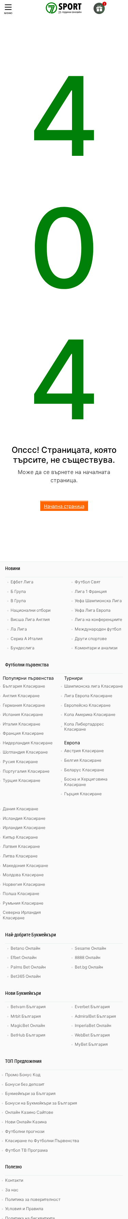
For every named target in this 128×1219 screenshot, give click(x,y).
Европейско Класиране (87, 705)
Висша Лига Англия (30, 619)
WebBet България (92, 1035)
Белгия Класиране (82, 760)
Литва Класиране (20, 855)
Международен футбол (98, 629)
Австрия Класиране (84, 750)
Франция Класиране (23, 733)
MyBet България (91, 1044)
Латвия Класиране (21, 846)
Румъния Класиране (23, 903)
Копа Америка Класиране (89, 714)
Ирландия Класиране (24, 827)
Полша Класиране (21, 893)
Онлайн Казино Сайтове (29, 1112)
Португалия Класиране (26, 771)
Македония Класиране (25, 865)
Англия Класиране (21, 695)
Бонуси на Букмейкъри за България (41, 1103)
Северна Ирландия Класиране (22, 915)
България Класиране (24, 686)
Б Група (18, 591)
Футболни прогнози (24, 1131)
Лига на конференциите (98, 619)
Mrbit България (26, 1016)
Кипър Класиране (20, 837)
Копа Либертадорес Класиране (84, 726)
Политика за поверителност (32, 1199)
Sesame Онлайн (90, 948)
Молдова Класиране (23, 874)
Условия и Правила (24, 1208)
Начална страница (64, 506)
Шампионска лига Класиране (93, 686)
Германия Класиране (24, 705)
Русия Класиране (20, 761)
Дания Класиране (20, 808)
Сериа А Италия (27, 638)
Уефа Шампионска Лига (98, 600)
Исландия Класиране (24, 818)
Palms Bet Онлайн (28, 967)
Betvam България (28, 1006)
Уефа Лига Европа (93, 610)
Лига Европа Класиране (88, 695)
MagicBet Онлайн (28, 1025)
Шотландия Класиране (25, 752)
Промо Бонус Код (22, 1074)
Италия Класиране (21, 724)
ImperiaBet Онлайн (93, 1025)
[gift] (99, 8)
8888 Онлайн (87, 957)
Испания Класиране (23, 714)
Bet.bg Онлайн (89, 967)
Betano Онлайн (25, 948)
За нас (11, 1189)
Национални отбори (31, 610)
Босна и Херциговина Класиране (86, 781)
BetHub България (28, 1035)
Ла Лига (19, 629)
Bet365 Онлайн (26, 976)
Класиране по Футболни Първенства (42, 1140)
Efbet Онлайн (24, 957)
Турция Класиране (21, 780)
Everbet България (92, 1006)
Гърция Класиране (83, 793)
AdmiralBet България (95, 1016)
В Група (18, 600)
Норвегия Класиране (24, 884)
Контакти (14, 1180)
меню (8, 13)
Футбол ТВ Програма (26, 1150)
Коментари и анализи (96, 647)
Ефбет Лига (22, 581)
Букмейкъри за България (30, 1093)
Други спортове (91, 638)
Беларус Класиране (84, 769)
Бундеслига (22, 647)
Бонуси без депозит (24, 1084)
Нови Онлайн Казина (26, 1121)
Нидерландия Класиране (28, 742)
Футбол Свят (87, 581)
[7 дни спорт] (64, 7)
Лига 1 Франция (91, 591)
